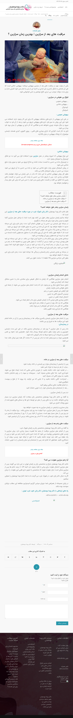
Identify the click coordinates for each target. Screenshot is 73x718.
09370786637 (63, 669)
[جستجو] (45, 15)
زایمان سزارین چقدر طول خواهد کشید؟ (52, 196)
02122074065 (59, 1)
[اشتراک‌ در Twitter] (57, 557)
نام (44, 585)
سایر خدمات (36, 31)
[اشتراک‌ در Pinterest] (43, 557)
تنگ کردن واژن (30, 649)
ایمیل (43, 592)
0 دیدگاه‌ (39, 544)
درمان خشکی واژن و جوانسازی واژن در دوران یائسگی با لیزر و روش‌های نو (11, 665)
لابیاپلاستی (31, 644)
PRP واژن (31, 659)
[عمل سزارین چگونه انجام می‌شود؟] (71, 359)
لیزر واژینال (31, 662)
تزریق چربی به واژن (29, 654)
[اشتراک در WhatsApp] (50, 557)
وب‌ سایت (42, 599)
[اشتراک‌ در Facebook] (64, 557)
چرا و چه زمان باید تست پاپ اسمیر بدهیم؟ (12, 674)
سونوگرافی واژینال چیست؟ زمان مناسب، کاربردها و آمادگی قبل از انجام (12, 655)
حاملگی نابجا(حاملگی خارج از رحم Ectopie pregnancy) (36, 145)
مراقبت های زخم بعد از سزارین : (54, 201)
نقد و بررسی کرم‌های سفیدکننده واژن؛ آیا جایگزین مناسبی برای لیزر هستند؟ (11, 683)
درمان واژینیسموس (29, 651)
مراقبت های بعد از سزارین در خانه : (53, 198)
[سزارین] (36, 61)
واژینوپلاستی (31, 647)
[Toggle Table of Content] (64, 193)
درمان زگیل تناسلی (29, 664)
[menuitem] (66, 7)
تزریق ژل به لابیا (30, 657)
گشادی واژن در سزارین (36, 454)
